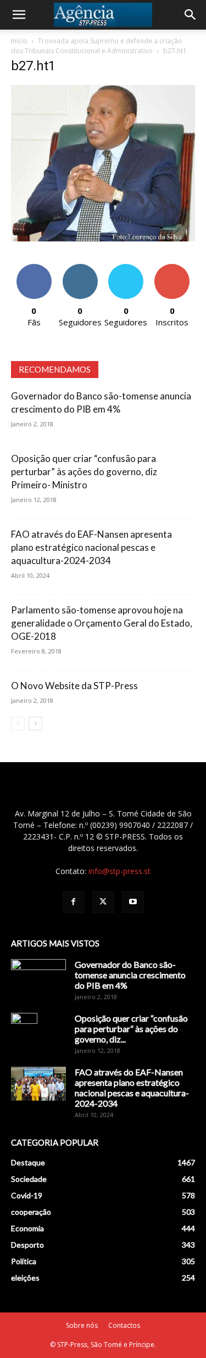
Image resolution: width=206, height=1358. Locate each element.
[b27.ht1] (103, 238)
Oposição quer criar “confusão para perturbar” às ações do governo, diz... (131, 1028)
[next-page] (35, 723)
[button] (18, 15)
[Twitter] (103, 902)
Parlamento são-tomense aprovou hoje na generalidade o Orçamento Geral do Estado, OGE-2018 (101, 623)
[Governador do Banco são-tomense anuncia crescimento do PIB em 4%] (38, 978)
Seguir (80, 268)
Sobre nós (82, 1325)
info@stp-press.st (119, 871)
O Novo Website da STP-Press (74, 685)
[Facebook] (74, 902)
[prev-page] (18, 723)
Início (19, 41)
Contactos (124, 1325)
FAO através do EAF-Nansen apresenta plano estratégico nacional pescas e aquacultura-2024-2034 (91, 547)
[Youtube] (133, 902)
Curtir (34, 268)
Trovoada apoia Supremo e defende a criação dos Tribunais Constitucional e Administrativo (96, 45)
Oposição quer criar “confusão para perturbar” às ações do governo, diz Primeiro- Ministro (84, 472)
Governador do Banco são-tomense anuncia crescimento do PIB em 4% (130, 974)
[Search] (190, 15)
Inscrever (172, 268)
